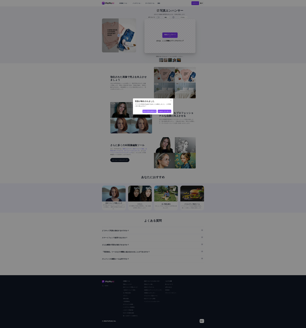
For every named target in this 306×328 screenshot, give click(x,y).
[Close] (171, 100)
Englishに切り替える (164, 111)
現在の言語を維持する (149, 111)
